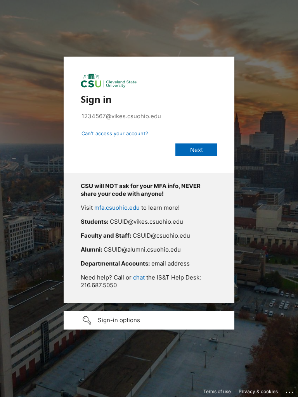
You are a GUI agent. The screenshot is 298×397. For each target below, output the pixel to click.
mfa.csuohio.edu (117, 207)
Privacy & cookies (258, 391)
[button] (149, 320)
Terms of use (217, 391)
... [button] (290, 390)
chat (139, 277)
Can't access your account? (114, 133)
